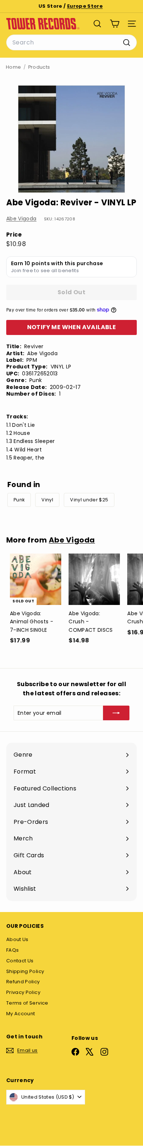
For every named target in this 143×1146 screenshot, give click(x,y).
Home (13, 67)
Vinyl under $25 (89, 500)
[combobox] (71, 43)
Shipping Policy (25, 971)
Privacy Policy (23, 992)
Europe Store (85, 6)
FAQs (12, 950)
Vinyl (47, 500)
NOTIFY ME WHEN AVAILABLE (71, 327)
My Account (20, 1013)
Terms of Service (27, 1002)
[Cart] (114, 24)
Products (39, 67)
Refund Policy (23, 981)
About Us (17, 939)
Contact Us (20, 960)
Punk (19, 500)
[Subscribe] (116, 713)
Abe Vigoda (21, 218)
